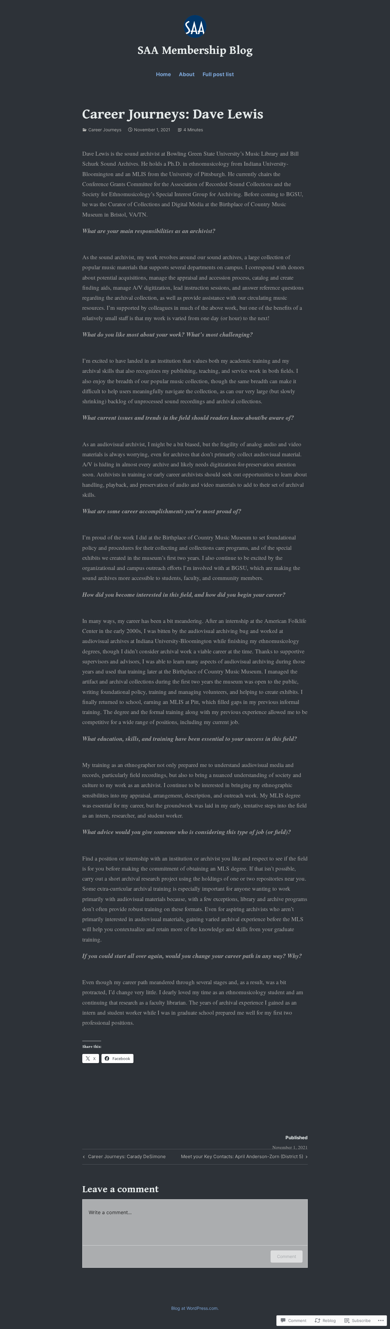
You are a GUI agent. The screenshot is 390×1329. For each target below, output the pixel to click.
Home (163, 74)
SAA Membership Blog (195, 50)
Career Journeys (104, 129)
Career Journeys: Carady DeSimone (123, 1157)
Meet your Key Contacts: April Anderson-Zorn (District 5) (242, 1157)
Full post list (218, 74)
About (187, 74)
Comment (286, 1256)
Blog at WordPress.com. (195, 1308)
